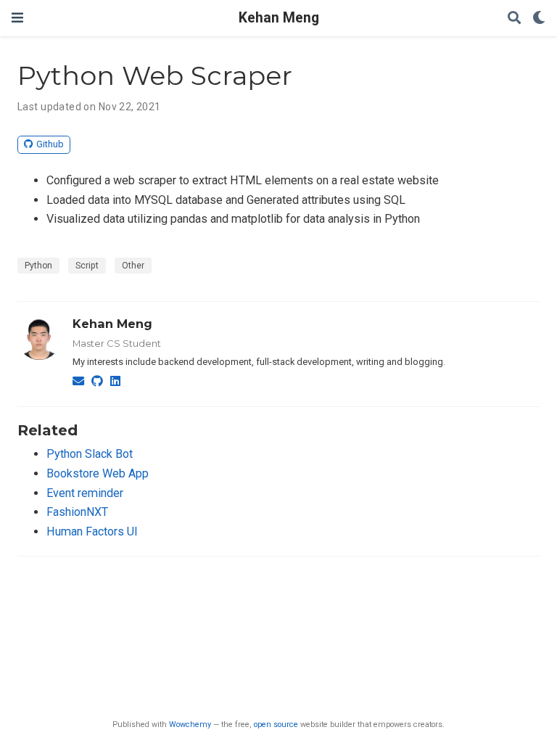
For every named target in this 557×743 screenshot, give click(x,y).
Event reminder (84, 493)
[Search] (514, 18)
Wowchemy (190, 724)
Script (87, 265)
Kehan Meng (279, 17)
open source (276, 724)
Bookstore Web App (97, 473)
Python (38, 265)
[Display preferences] (538, 18)
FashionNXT (77, 512)
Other (133, 265)
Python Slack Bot (89, 454)
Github (50, 144)
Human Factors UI (92, 531)
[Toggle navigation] (17, 18)
